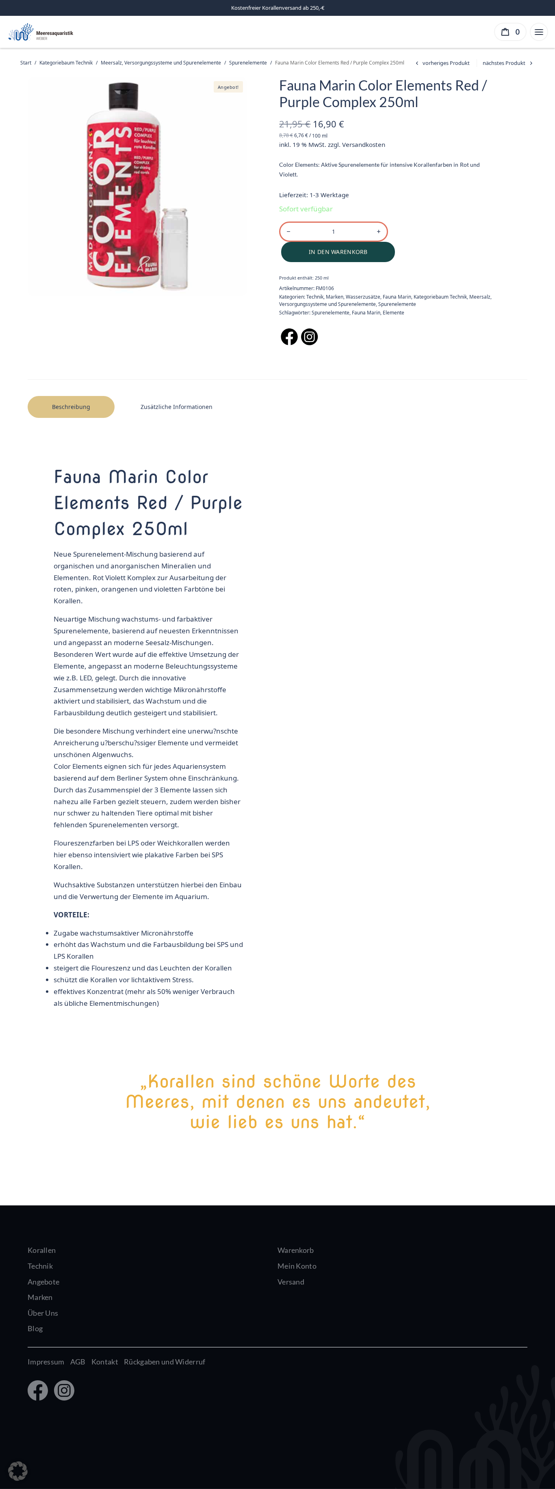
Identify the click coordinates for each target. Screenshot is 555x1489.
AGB (78, 1361)
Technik (314, 296)
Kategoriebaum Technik (66, 62)
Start (25, 62)
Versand (291, 1281)
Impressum (46, 1361)
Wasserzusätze (363, 296)
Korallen (42, 1250)
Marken (334, 296)
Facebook (37, 1391)
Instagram (62, 1391)
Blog (35, 1328)
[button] (18, 1471)
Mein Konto (297, 1265)
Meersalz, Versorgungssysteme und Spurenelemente (161, 62)
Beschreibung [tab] (71, 407)
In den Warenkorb (338, 252)
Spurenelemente (248, 62)
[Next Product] (509, 63)
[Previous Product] (441, 63)
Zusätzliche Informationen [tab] (176, 407)
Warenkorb (296, 1250)
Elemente (393, 312)
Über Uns (43, 1312)
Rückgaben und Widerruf (164, 1361)
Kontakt (104, 1361)
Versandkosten (363, 144)
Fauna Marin (397, 296)
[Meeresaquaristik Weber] (40, 31)
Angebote (43, 1281)
